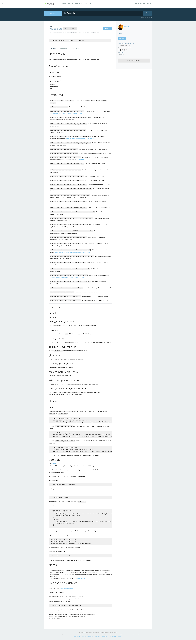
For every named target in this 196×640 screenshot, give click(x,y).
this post (53, 464)
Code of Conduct (77, 636)
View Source (121, 38)
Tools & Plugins (77, 4)
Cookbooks (66, 4)
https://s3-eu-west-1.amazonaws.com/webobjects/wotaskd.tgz (67, 277)
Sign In (149, 4)
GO (147, 13)
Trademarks (53, 634)
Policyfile (51, 37)
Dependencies (63, 48)
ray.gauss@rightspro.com (66, 588)
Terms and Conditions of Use (87, 636)
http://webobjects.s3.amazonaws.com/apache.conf (79, 139)
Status (119, 636)
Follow (108, 28)
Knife (61, 37)
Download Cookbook (133, 60)
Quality (75, 48)
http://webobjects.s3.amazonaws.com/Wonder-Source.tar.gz (66, 113)
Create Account (139, 4)
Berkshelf (56, 37)
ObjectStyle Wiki (81, 578)
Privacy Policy (97, 636)
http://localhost (80, 159)
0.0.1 (69, 28)
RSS (50, 26)
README (53, 48)
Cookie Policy (104, 636)
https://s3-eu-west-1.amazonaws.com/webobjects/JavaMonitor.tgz (72, 252)
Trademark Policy (113, 636)
